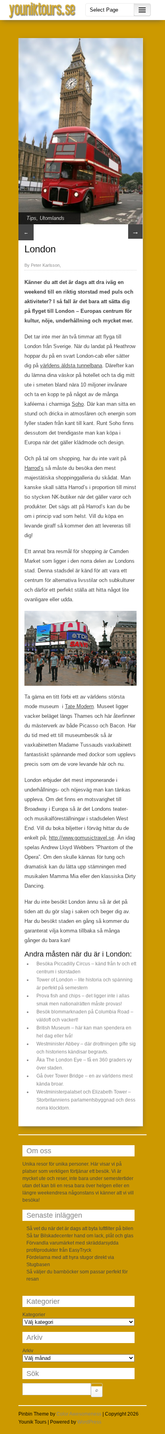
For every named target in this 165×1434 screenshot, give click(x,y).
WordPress (89, 1422)
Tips (31, 218)
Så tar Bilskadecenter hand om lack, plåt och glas (79, 1236)
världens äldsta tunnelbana (71, 366)
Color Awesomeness (78, 1414)
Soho (78, 404)
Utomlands (52, 218)
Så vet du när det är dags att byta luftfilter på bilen (79, 1228)
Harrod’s (34, 468)
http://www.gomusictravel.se (81, 838)
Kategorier (33, 1314)
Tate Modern (79, 706)
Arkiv (27, 1350)
